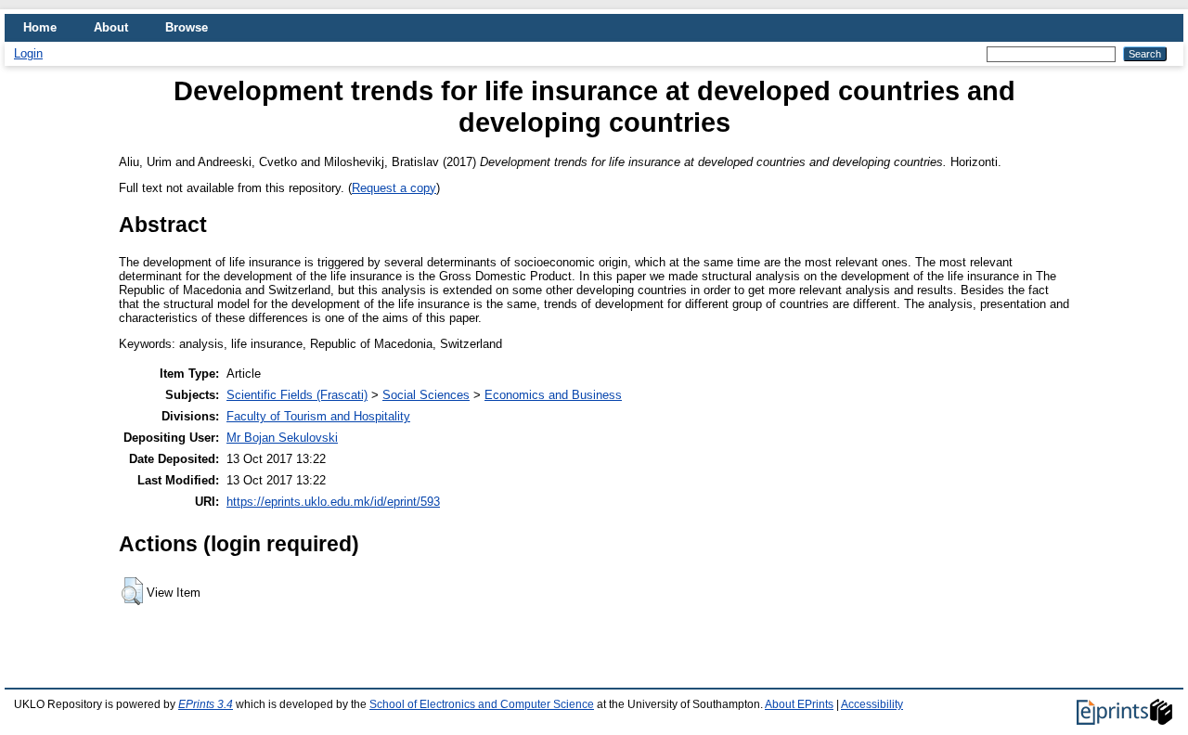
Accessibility (872, 704)
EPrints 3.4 (205, 704)
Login (28, 53)
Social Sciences (426, 395)
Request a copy (394, 188)
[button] (132, 591)
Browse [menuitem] (186, 27)
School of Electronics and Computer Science (481, 704)
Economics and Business (553, 395)
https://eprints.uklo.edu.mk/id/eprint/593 (333, 502)
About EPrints (799, 704)
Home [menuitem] (40, 27)
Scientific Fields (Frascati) (297, 395)
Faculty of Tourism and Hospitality (318, 416)
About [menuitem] (111, 27)
